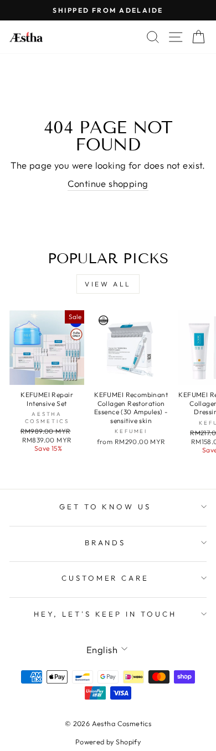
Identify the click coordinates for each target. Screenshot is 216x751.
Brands (105, 542)
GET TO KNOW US (105, 506)
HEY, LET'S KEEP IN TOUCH (105, 613)
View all (108, 284)
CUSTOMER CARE (105, 577)
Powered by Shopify (108, 741)
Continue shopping (108, 183)
